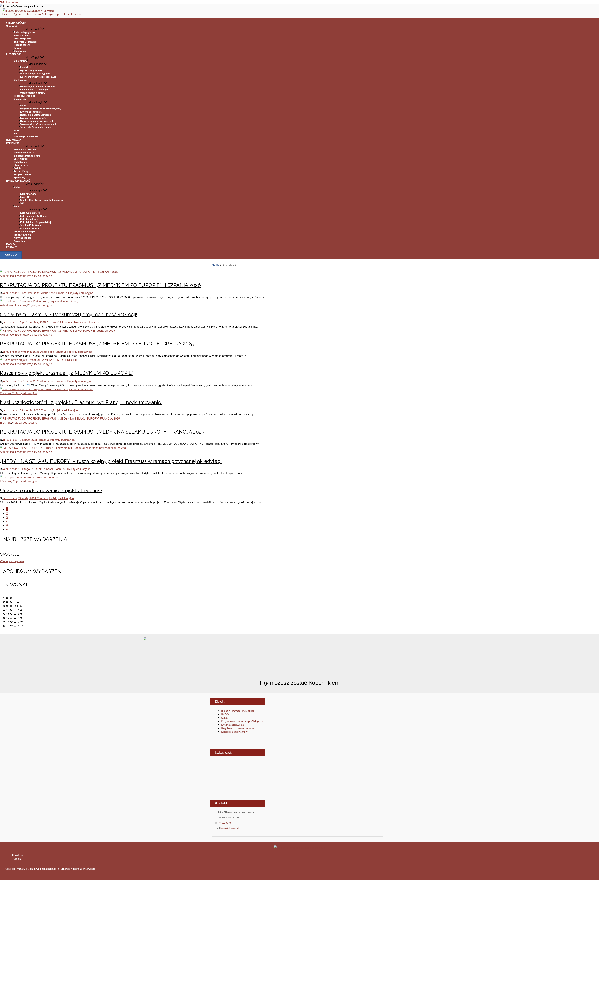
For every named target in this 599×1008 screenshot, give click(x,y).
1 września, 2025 (29, 381)
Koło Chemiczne (29, 219)
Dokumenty (20, 98)
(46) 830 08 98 (224, 822)
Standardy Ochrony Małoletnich (37, 127)
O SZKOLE (11, 25)
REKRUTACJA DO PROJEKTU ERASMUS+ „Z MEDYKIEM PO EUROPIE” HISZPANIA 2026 (100, 285)
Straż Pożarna (21, 164)
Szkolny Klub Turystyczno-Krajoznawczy (41, 200)
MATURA (11, 244)
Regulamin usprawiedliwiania (35, 114)
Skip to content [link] (9, 2)
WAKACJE (9, 554)
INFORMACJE (13, 54)
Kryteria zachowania (31, 111)
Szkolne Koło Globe (30, 225)
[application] (18, 25)
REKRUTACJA (13, 139)
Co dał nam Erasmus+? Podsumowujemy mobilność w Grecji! (68, 314)
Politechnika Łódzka (25, 149)
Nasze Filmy (20, 240)
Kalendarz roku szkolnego (34, 89)
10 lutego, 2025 (28, 439)
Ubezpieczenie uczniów (32, 92)
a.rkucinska (10, 293)
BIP (15, 133)
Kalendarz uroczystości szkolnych (38, 76)
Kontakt (17, 859)
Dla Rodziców (21, 79)
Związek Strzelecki (23, 174)
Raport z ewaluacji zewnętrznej (36, 121)
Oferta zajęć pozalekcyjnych (35, 73)
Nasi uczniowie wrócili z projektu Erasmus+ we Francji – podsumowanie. (81, 402)
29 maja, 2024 (27, 498)
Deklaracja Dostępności (26, 136)
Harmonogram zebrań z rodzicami (38, 86)
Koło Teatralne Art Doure (33, 215)
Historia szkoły (22, 44)
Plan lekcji (25, 67)
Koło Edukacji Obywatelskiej (35, 222)
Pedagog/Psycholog (24, 95)
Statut (23, 105)
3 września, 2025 (29, 352)
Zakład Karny (21, 171)
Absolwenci (20, 51)
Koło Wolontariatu (30, 212)
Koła (16, 206)
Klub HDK (25, 196)
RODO (17, 130)
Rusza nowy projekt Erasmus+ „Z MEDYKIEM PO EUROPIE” (66, 373)
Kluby (17, 187)
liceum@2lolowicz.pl (229, 828)
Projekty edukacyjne (25, 231)
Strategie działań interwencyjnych (38, 124)
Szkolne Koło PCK (30, 228)
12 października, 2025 (32, 322)
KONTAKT (11, 247)
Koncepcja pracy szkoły (33, 117)
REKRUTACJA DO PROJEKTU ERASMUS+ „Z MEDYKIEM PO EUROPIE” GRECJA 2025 (97, 344)
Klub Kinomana (28, 193)
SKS (22, 203)
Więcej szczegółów (12, 561)
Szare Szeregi (21, 158)
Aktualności (7, 276)
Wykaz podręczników (31, 70)
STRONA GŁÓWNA (16, 22)
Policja (17, 168)
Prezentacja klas (22, 38)
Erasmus (20, 276)
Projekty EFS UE (22, 234)
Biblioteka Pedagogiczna (27, 155)
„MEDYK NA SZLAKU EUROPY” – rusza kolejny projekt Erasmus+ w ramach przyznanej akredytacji (111, 461)
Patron (17, 47)
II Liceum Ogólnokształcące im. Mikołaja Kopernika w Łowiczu (41, 14)
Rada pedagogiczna (24, 32)
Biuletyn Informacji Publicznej (237, 711)
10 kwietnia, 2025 (29, 410)
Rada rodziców (22, 35)
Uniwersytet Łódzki (24, 152)
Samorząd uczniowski (25, 41)
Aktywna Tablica (22, 237)
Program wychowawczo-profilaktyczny (40, 108)
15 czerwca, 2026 (29, 293)
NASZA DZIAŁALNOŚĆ (18, 180)
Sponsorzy (19, 177)
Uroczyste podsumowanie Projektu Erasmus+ (51, 490)
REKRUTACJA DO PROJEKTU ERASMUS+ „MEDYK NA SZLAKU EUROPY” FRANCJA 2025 (102, 432)
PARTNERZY (12, 142)
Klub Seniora (21, 161)
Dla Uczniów (20, 60)
